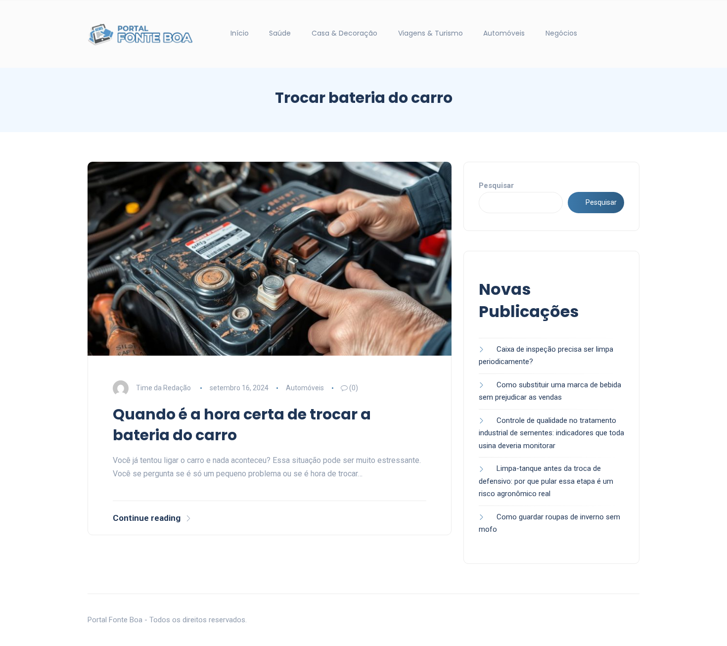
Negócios (561, 33)
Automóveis (504, 33)
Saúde (280, 33)
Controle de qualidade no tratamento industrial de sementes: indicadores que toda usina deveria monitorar (551, 433)
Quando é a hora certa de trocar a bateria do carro (242, 425)
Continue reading (147, 518)
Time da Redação (163, 388)
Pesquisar (496, 185)
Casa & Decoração (344, 33)
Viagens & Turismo (430, 33)
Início (239, 33)
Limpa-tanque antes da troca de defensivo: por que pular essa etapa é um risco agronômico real (546, 481)
